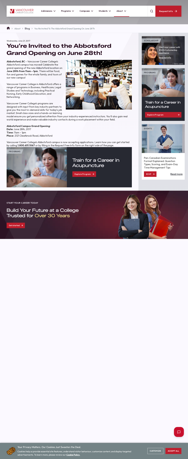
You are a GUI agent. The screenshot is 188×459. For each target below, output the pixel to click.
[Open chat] (179, 432)
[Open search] (151, 13)
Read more (176, 174)
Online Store (138, 3)
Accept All (173, 451)
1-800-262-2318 (174, 3)
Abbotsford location (47, 68)
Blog (27, 28)
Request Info (166, 13)
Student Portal (121, 3)
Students (103, 13)
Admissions (46, 13)
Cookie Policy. (73, 454)
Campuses (85, 13)
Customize (155, 451)
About (119, 13)
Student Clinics (155, 3)
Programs (66, 13)
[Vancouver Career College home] (22, 13)
